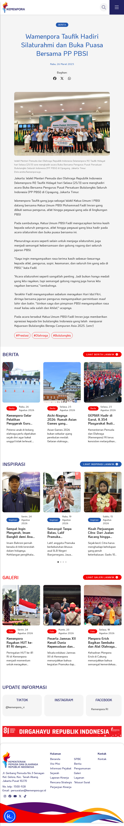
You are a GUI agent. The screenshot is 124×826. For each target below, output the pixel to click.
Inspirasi (13, 519)
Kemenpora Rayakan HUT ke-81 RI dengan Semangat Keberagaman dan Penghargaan (19, 648)
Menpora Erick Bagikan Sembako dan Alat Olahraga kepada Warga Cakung (101, 646)
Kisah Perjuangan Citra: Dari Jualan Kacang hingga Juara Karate (101, 535)
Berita (12, 408)
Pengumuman (82, 768)
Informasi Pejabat (60, 768)
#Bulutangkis (62, 335)
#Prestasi (22, 335)
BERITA (62, 24)
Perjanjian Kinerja (60, 787)
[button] (58, 562)
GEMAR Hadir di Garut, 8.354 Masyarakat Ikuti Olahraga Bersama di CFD (101, 423)
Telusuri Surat (82, 782)
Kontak (102, 759)
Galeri (77, 773)
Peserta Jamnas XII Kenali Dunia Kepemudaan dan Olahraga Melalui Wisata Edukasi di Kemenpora (61, 648)
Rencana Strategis (61, 782)
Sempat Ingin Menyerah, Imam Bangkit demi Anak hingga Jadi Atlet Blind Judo (20, 537)
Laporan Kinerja (59, 777)
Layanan (79, 777)
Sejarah (54, 773)
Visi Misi (55, 763)
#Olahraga (41, 335)
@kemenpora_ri (15, 707)
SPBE (77, 759)
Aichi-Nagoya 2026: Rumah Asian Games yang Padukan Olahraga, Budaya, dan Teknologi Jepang (62, 425)
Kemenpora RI (99, 709)
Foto (11, 631)
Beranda (55, 759)
